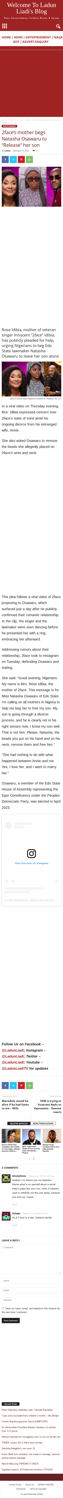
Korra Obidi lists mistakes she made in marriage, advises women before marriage (31, 1456)
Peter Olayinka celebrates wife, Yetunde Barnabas (27, 1410)
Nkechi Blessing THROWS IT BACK (20, 1463)
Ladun (7, 150)
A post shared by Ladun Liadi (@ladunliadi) (34, 900)
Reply (14, 1204)
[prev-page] (29, 1159)
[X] (13, 159)
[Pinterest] (21, 159)
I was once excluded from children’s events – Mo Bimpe (30, 1415)
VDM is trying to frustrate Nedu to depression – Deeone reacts (47, 1106)
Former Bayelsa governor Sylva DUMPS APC (25, 1421)
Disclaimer (21, 1488)
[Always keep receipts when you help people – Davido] (52, 1136)
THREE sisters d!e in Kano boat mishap (22, 1442)
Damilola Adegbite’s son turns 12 (18, 1448)
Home (4, 120)
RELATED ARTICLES (19, 1123)
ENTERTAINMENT (38, 37)
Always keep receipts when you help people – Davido (51, 1147)
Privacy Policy (15, 1484)
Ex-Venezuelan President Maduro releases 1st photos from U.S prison (29, 1429)
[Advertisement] (31, 83)
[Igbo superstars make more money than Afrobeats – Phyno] (31, 1137)
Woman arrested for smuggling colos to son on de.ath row (31, 1437)
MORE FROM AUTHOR (43, 1123)
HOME (6, 37)
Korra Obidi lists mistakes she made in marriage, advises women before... (11, 1147)
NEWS (18, 37)
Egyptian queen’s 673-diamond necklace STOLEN (27, 1469)
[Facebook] (5, 159)
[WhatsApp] (29, 159)
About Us (30, 1484)
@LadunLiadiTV (15, 1068)
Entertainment (16, 120)
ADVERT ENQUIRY (36, 42)
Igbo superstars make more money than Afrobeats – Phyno (31, 1149)
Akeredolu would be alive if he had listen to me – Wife (15, 1104)
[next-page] (33, 1159)
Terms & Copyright (38, 1488)
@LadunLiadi (13, 1050)
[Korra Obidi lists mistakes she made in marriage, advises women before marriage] (11, 1136)
